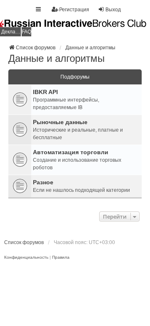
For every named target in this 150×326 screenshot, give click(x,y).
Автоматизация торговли (70, 152)
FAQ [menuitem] (26, 32)
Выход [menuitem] (113, 10)
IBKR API (45, 92)
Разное (43, 182)
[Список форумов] (75, 28)
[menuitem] (26, 257)
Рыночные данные (60, 122)
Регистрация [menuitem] (74, 10)
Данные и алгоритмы (56, 58)
